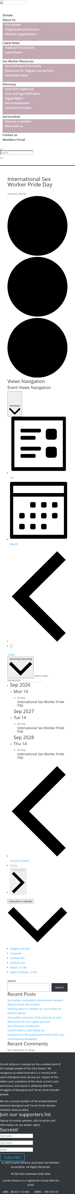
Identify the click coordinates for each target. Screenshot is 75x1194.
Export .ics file (18, 967)
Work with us (14, 126)
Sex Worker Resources (18, 61)
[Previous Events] (39, 641)
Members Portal (14, 140)
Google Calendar (20, 948)
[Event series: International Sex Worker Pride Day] (27, 697)
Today (11, 654)
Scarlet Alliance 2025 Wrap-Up (25, 1030)
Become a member (18, 121)
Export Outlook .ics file (23, 972)
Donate (8, 15)
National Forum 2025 (19, 48)
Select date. (41, 676)
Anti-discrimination (18, 108)
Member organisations (21, 34)
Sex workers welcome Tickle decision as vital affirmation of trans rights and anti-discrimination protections (34, 1022)
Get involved (11, 117)
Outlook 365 (17, 958)
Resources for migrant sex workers (29, 71)
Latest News (11, 43)
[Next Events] (11, 646)
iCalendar (16, 953)
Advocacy (9, 84)
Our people (13, 25)
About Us (9, 20)
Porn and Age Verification (22, 94)
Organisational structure (22, 29)
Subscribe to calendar (20, 901)
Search (11, 981)
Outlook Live (17, 962)
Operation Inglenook (19, 89)
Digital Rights (14, 98)
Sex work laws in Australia (23, 66)
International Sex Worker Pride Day (40, 703)
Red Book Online (16, 75)
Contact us (10, 135)
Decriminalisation (17, 103)
